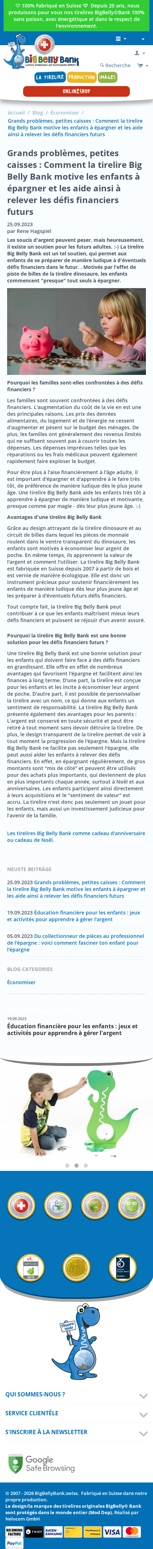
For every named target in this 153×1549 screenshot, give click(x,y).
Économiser (65, 112)
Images (108, 77)
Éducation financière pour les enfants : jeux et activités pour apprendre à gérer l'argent (73, 916)
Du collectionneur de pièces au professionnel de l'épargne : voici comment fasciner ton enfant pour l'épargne (75, 943)
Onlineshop (76, 91)
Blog (37, 112)
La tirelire (50, 77)
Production (82, 77)
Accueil (16, 112)
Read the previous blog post (41, 1011)
